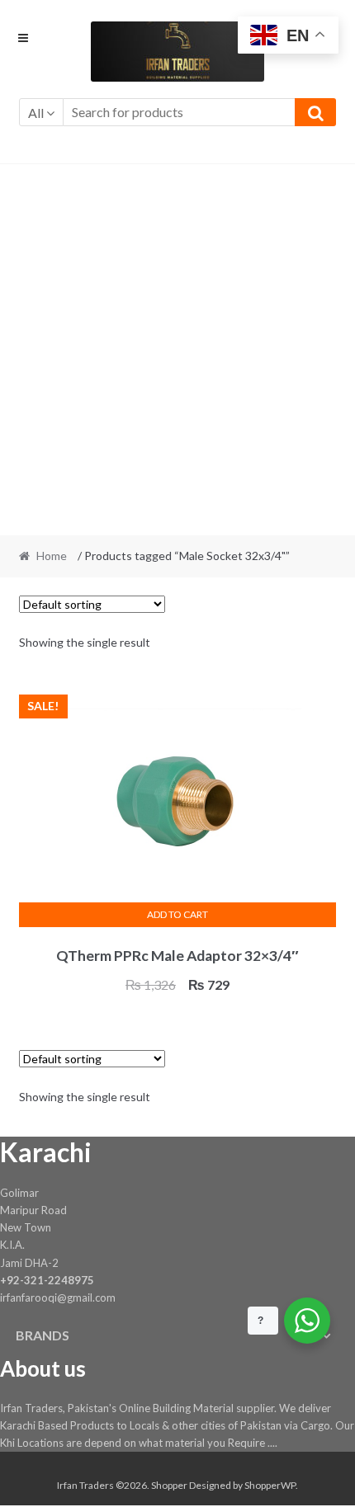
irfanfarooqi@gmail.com (58, 1297)
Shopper (169, 1485)
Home (51, 556)
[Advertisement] (177, 349)
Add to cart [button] (177, 914)
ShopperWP (270, 1485)
